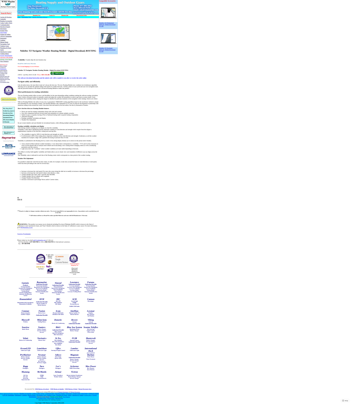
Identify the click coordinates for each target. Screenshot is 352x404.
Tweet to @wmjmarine (24, 234)
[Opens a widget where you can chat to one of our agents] (345, 401)
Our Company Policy (41, 398)
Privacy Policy (51, 398)
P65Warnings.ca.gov (27, 227)
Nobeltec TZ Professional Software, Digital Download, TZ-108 (107, 24)
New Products (66, 397)
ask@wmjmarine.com (39, 240)
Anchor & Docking (8, 393)
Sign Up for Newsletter (8, 99)
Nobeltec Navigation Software (39, 17)
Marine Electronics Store (84, 389)
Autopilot (16, 393)
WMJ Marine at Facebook (42, 389)
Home (19, 17)
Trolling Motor (88, 395)
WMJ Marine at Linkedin (57, 389)
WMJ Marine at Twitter (71, 389)
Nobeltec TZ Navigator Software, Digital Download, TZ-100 (107, 49)
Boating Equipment (63, 392)
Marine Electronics (75, 392)
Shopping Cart (59, 398)
